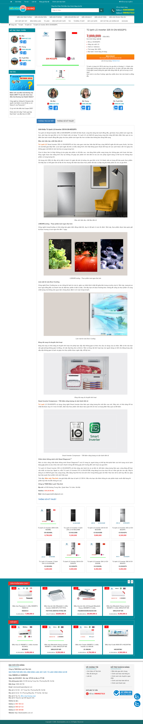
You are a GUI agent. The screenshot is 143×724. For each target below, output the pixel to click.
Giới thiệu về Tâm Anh (94, 671)
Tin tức (26, 2)
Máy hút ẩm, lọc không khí (109, 21)
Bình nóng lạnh (35, 21)
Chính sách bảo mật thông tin (121, 673)
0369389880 (128, 10)
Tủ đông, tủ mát (79, 21)
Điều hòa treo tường (24, 17)
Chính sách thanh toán (118, 683)
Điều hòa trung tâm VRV (117, 17)
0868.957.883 (26, 60)
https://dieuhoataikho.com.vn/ (24, 713)
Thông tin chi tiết (46, 121)
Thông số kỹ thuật (65, 121)
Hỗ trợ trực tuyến (126, 2)
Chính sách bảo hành (58, 2)
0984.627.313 (26, 38)
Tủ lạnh (46, 21)
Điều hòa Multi (87, 17)
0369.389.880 (26, 49)
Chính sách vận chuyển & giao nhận (120, 677)
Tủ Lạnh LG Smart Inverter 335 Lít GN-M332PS (54, 133)
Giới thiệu (18, 2)
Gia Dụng (125, 21)
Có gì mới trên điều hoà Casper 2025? (21, 108)
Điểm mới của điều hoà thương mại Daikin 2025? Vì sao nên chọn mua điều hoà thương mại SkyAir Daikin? (22, 95)
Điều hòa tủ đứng (56, 17)
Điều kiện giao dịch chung (119, 671)
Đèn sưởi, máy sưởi (59, 21)
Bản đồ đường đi (92, 673)
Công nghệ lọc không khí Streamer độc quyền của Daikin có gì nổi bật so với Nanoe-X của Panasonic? (21, 103)
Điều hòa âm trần (41, 17)
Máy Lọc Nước (92, 21)
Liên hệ (34, 2)
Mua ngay (110, 57)
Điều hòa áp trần (100, 17)
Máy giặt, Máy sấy (21, 21)
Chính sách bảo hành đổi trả (120, 680)
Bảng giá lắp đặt (44, 2)
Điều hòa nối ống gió (72, 17)
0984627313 (128, 13)
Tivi (69, 21)
